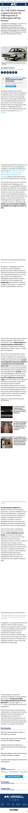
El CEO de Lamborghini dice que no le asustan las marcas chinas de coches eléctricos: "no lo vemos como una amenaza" (20, 425)
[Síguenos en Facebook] (10, 800)
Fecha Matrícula (25, 804)
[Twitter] (5, 72)
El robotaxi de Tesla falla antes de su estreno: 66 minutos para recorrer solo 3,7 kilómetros (19, 410)
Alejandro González (8, 68)
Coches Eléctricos (6, 8)
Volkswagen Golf (13, 772)
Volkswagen (4, 772)
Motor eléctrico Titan (23, 1)
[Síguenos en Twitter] (12, 800)
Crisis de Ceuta (9, 1)
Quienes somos (2, 804)
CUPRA (15, 1)
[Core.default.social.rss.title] (18, 800)
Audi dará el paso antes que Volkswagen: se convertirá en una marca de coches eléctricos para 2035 (13, 747)
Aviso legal (13, 804)
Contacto (8, 803)
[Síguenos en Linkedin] (15, 800)
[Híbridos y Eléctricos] (14, 797)
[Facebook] (2, 72)
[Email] (16, 72)
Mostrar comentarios (14, 776)
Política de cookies (18, 804)
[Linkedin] (7, 72)
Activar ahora (10, 86)
